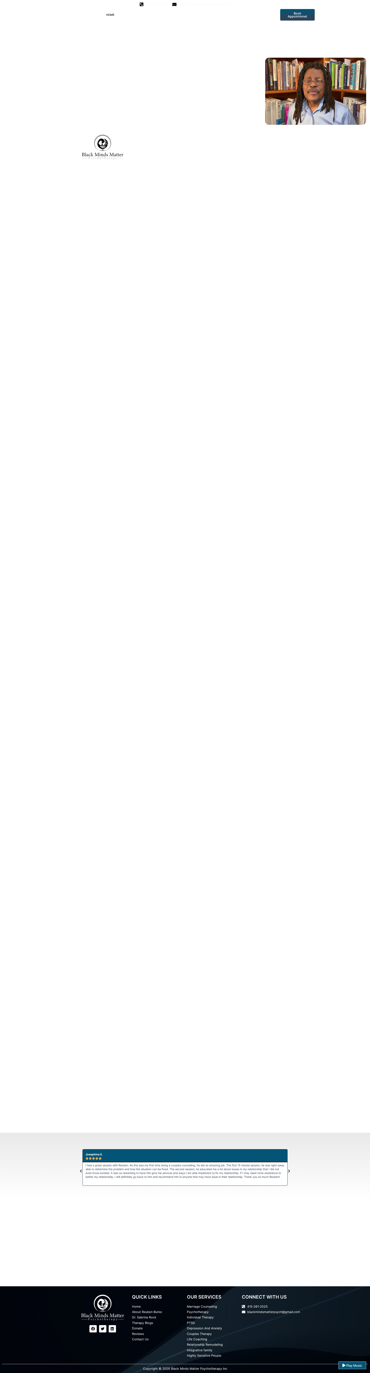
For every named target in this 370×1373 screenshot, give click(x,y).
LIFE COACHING (177, 14)
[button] (81, 1171)
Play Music (354, 1365)
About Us (127, 14)
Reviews (243, 14)
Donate (225, 14)
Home (110, 14)
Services (150, 14)
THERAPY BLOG (203, 14)
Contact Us (264, 14)
